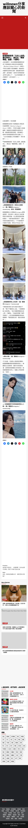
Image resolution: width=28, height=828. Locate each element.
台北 (7, 739)
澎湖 (24, 745)
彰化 (3, 745)
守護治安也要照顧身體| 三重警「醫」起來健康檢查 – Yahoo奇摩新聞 (17, 719)
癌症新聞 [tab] (22, 687)
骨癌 (12, 818)
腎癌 (17, 752)
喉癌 (19, 739)
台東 (15, 739)
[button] (2, 17)
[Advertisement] (14, 34)
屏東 (21, 742)
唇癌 (23, 809)
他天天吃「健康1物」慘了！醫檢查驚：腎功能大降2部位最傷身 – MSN (16, 727)
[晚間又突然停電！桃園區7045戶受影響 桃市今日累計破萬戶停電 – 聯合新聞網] (14, 617)
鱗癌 (16, 818)
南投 (18, 736)
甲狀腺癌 (4, 749)
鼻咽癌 (12, 761)
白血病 (9, 749)
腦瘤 (21, 752)
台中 (3, 739)
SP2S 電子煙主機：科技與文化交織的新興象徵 (17, 711)
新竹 (11, 745)
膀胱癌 (7, 755)
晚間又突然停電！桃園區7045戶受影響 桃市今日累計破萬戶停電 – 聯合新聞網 (13, 628)
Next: (14, 574)
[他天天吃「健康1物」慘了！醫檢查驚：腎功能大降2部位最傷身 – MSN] (5, 729)
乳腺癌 (7, 736)
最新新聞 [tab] (6, 687)
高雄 (8, 761)
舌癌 (17, 755)
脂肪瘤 (14, 814)
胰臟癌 (12, 752)
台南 (11, 739)
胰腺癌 (7, 752)
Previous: (14, 567)
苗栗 (3, 758)
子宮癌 (7, 742)
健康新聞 (11, 699)
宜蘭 (12, 742)
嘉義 (23, 739)
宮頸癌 (16, 742)
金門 (16, 758)
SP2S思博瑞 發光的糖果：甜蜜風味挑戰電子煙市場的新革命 (17, 703)
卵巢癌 (22, 736)
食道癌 (3, 761)
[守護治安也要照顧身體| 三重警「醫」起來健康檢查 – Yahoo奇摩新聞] (5, 721)
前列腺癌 (13, 736)
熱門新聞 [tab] (13, 687)
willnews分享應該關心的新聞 (14, 7)
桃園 (15, 745)
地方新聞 (5, 53)
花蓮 (21, 755)
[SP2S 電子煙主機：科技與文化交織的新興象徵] (5, 710)
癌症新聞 (15, 699)
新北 (7, 745)
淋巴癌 (19, 745)
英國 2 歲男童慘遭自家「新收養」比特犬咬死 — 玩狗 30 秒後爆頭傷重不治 (14, 604)
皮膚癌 (14, 749)
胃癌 (3, 752)
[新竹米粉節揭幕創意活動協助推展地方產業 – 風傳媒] (14, 640)
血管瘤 (7, 758)
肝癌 (19, 749)
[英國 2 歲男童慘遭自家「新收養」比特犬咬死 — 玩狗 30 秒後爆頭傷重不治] (14, 593)
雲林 (20, 758)
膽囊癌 (12, 755)
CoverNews (22, 823)
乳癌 (3, 736)
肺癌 (23, 749)
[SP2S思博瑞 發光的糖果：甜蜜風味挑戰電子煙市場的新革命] (5, 701)
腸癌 (3, 755)
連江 (12, 758)
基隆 (3, 742)
